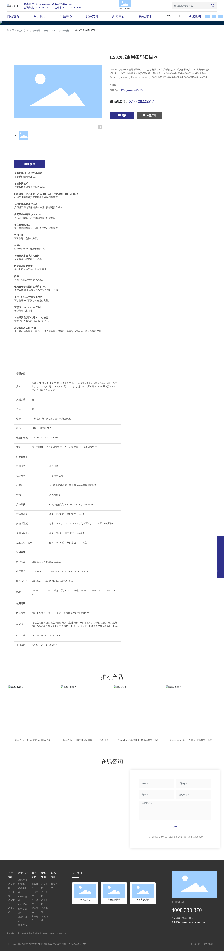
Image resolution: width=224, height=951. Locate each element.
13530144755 (188, 918)
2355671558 (61, 933)
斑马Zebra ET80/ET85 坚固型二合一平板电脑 (85, 740)
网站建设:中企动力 (52, 944)
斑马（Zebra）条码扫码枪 (56, 30)
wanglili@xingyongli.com (193, 922)
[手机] (220, 553)
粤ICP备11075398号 (78, 944)
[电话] (220, 546)
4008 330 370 (187, 910)
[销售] (220, 539)
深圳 (64, 944)
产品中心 (21, 30)
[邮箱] (220, 560)
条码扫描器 (34, 30)
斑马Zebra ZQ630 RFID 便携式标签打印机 (138, 740)
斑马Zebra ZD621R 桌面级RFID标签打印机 (190, 740)
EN (178, 16)
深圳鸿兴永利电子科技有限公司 (28, 933)
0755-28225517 (141, 101)
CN (169, 16)
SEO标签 (195, 944)
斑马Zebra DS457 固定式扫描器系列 (33, 740)
